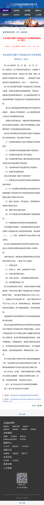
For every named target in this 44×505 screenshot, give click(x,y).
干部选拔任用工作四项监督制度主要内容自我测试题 (24, 395)
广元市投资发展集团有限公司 (22, 5)
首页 (17, 32)
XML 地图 (22, 29)
